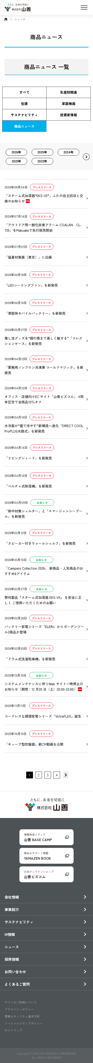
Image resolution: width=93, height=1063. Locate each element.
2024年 (68, 152)
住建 (24, 103)
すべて (24, 92)
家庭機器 (68, 103)
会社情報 (12, 897)
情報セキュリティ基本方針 (22, 1016)
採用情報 (12, 959)
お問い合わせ (15, 971)
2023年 (16, 161)
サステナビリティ (24, 114)
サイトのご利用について (21, 1002)
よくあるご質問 (17, 984)
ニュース (12, 946)
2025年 (42, 152)
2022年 (42, 161)
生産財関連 (68, 92)
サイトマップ (13, 1030)
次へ (65, 775)
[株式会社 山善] (18, 8)
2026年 (16, 152)
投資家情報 (68, 114)
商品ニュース (24, 126)
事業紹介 (12, 909)
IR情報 (10, 934)
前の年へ (86, 156)
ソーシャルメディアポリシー (24, 1023)
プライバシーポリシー (19, 1009)
